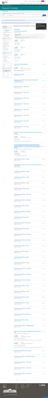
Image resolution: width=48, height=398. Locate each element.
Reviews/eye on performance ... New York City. (23, 373)
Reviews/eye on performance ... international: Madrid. (24, 325)
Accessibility (16, 384)
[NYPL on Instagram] (42, 385)
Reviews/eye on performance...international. (22, 211)
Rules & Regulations (28, 384)
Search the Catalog (5, 11)
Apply (7, 76)
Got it (45, 28)
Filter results (5, 26)
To (7, 72)
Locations (30, 1)
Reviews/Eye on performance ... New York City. (23, 362)
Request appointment (17, 139)
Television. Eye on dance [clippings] (21, 64)
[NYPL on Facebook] (39, 385)
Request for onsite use (17, 338)
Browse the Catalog (12, 11)
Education (31, 3)
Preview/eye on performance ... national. (21, 171)
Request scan (23, 338)
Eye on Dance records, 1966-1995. (20, 31)
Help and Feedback (45, 397)
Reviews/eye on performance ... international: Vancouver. (24, 356)
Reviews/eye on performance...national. (21, 188)
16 (23, 379)
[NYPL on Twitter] (41, 385)
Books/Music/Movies (22, 3)
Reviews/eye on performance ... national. (21, 177)
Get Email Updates (39, 1)
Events (34, 3)
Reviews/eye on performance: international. (22, 279)
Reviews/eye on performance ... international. (22, 194)
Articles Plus (6, 20)
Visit (36, 3)
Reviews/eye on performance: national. (21, 251)
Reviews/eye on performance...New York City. (22, 350)
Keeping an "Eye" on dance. (19, 74)
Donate (43, 1)
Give (38, 3)
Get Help (41, 3)
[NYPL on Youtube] (44, 385)
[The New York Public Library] (5, 2)
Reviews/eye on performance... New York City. (22, 367)
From (3, 72)
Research (27, 3)
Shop (45, 1)
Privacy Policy (22, 384)
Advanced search (43, 16)
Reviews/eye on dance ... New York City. (21, 86)
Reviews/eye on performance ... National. (21, 159)
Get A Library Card (34, 1)
